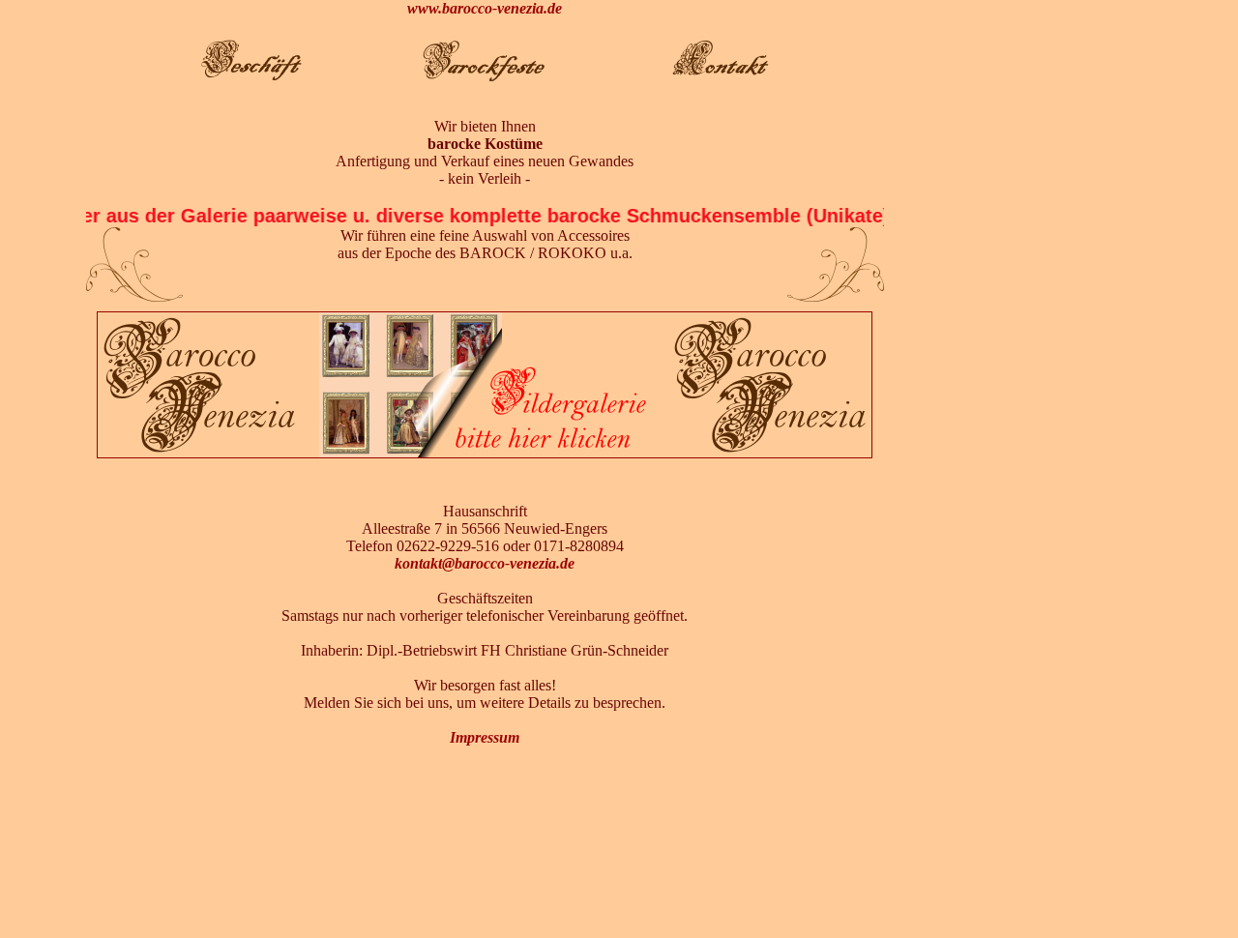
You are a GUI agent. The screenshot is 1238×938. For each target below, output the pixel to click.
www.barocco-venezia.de (484, 8)
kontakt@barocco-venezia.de (485, 563)
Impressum (484, 737)
